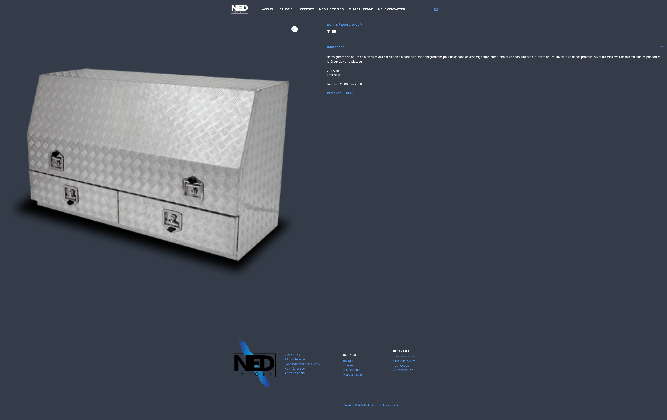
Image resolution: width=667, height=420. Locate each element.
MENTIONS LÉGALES (404, 361)
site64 (395, 405)
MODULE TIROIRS (352, 374)
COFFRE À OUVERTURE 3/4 (345, 25)
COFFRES (348, 365)
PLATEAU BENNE (352, 370)
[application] (293, 9)
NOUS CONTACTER (404, 356)
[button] (294, 29)
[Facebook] (436, 9)
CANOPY (348, 361)
